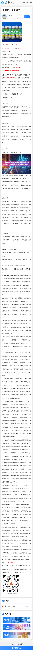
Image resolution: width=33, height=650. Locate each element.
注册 (27, 2)
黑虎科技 (20, 644)
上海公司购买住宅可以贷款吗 (12, 70)
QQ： (16, 67)
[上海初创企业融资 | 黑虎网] (12, 32)
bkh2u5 (10, 16)
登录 (24, 2)
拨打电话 (17, 648)
